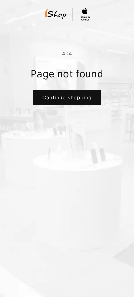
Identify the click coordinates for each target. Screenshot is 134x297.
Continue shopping (67, 97)
